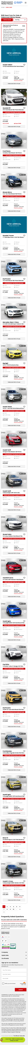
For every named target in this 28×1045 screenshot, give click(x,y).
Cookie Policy (12, 1028)
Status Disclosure (16, 1030)
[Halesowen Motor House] (7, 2)
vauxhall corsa (8, 578)
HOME (3, 7)
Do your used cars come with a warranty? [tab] (14, 920)
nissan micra (7, 192)
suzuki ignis (7, 621)
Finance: (16, 76)
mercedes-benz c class (11, 322)
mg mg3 (5, 363)
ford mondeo (7, 751)
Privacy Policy (5, 1028)
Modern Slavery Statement (14, 1029)
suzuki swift (7, 450)
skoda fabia (7, 534)
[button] (25, 98)
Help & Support (12, 1032)
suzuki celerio (7, 65)
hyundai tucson (8, 235)
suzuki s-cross (8, 881)
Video (23, 90)
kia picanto (6, 279)
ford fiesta (6, 151)
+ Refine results (7, 19)
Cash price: (5, 76)
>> (4, 912)
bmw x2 (5, 838)
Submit (21, 989)
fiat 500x (6, 664)
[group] (14, 53)
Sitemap (18, 1032)
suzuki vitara (7, 407)
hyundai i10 (6, 108)
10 (13, 909)
